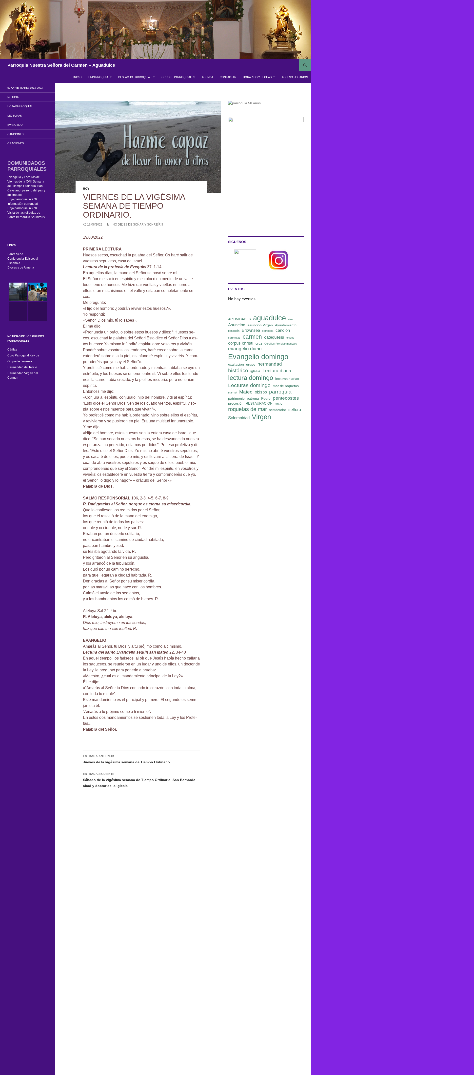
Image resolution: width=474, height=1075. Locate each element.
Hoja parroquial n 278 (22, 208)
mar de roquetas (286, 386)
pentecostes (286, 398)
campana (267, 330)
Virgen (261, 417)
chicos (290, 337)
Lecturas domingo (249, 385)
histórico (238, 370)
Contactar (228, 77)
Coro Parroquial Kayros (23, 355)
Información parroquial (22, 204)
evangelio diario (245, 348)
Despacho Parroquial (134, 77)
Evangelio (15, 124)
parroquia (280, 391)
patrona (253, 398)
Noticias (13, 97)
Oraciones (15, 143)
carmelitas (234, 337)
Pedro (266, 398)
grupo (250, 364)
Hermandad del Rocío (22, 367)
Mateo (246, 391)
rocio (278, 403)
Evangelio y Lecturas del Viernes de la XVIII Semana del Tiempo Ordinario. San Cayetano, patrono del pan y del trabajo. (26, 186)
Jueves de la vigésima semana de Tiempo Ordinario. (127, 759)
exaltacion (236, 364)
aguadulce (269, 318)
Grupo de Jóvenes (19, 361)
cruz (259, 343)
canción (283, 330)
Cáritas (12, 349)
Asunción (236, 325)
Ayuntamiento (285, 325)
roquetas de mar (247, 409)
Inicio (77, 77)
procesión (235, 403)
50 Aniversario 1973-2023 (25, 87)
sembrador (277, 410)
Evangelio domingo (258, 356)
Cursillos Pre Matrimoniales (280, 343)
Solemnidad (239, 417)
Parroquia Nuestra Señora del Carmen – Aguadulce (61, 65)
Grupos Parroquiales (178, 77)
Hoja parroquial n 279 (22, 199)
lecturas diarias (287, 379)
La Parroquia (98, 77)
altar (290, 319)
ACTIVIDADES (239, 319)
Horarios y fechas (257, 77)
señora (294, 409)
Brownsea (251, 330)
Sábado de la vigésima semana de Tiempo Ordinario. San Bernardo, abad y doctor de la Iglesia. (140, 780)
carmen (252, 336)
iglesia (255, 371)
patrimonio (236, 398)
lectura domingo (250, 377)
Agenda (207, 77)
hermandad (269, 364)
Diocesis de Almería (20, 267)
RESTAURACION (259, 403)
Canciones (15, 134)
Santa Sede (15, 254)
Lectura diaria (276, 370)
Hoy (86, 188)
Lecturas (14, 115)
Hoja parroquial (20, 106)
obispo (261, 392)
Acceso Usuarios (295, 77)
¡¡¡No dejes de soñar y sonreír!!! (136, 224)
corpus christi (240, 343)
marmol (232, 392)
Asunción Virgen (260, 325)
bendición (233, 330)
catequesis (274, 337)
